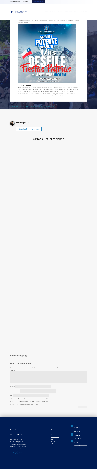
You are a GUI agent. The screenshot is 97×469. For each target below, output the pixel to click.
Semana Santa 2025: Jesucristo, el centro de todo (29, 195)
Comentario (13, 370)
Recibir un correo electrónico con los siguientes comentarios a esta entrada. (30, 401)
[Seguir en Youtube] (16, 452)
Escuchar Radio (39, 2)
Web (11, 395)
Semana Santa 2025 (19, 260)
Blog (52, 439)
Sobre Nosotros (55, 437)
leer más (14, 203)
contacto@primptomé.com (80, 445)
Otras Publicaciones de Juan (29, 129)
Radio (52, 444)
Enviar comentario (82, 406)
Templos (52, 12)
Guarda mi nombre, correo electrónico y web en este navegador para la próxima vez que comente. (34, 399)
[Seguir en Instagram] (20, 452)
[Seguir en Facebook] (12, 452)
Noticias (59, 12)
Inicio (46, 12)
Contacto (83, 12)
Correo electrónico (15, 391)
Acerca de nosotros (70, 12)
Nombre (12, 386)
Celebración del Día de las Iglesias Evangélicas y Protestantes (33, 326)
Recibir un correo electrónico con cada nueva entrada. (25, 404)
